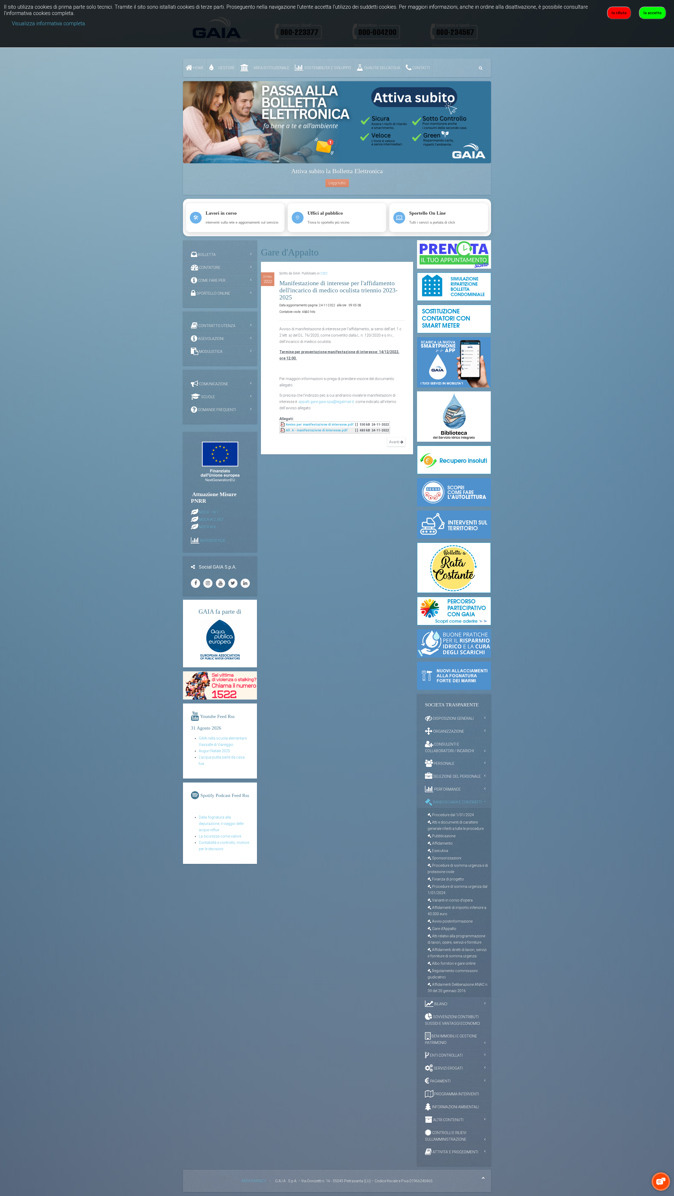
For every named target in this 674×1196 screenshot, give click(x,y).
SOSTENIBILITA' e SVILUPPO (327, 68)
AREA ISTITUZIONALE (271, 68)
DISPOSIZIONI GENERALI (453, 718)
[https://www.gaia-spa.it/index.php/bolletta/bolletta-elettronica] (337, 122)
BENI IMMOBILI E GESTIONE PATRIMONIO (451, 1039)
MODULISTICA (210, 352)
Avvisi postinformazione (452, 921)
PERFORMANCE (447, 789)
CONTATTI (421, 68)
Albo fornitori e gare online (453, 963)
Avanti (394, 442)
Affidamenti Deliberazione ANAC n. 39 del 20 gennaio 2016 (458, 987)
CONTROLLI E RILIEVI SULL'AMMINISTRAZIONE (445, 1136)
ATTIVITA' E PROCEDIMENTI (455, 1152)
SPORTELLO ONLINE (213, 293)
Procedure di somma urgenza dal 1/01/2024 (457, 889)
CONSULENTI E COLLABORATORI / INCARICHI (449, 747)
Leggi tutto (337, 183)
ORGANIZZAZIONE (448, 731)
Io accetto (652, 13)
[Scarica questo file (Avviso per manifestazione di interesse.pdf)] (283, 424)
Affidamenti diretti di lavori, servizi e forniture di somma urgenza (457, 953)
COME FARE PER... (212, 280)
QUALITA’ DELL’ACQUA (381, 68)
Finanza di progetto (447, 879)
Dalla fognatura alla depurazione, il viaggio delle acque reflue (221, 823)
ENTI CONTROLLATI (446, 1055)
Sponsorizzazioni (446, 858)
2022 (324, 273)
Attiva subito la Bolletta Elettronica (337, 171)
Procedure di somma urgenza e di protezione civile (458, 868)
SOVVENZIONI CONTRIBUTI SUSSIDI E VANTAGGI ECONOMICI (452, 1020)
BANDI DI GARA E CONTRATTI (457, 802)
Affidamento (442, 843)
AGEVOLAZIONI (210, 339)
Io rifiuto (619, 13)
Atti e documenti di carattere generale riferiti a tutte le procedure (456, 825)
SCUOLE (207, 397)
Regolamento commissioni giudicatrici (453, 974)
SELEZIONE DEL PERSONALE (456, 776)
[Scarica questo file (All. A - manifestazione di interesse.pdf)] (283, 430)
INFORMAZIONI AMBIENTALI (455, 1107)
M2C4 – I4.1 (209, 512)
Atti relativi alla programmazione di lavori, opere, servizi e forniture (456, 939)
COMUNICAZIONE (213, 384)
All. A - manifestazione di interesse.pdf (317, 430)
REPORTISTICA (212, 540)
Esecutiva (439, 851)
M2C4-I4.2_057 (211, 519)
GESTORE (226, 68)
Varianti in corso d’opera (452, 900)
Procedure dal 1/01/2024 (452, 815)
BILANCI (440, 1004)
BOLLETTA (206, 255)
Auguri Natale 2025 (214, 751)
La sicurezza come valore (220, 836)
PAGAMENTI (439, 1081)
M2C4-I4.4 (207, 527)
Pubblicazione (443, 836)
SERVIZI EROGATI (448, 1068)
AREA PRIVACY (253, 1181)
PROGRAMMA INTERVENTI (456, 1094)
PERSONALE (443, 763)
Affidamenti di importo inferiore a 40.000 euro (457, 910)
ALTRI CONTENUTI (447, 1120)
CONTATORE (209, 267)
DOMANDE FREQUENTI (216, 410)
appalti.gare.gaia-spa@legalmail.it (326, 402)
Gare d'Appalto (443, 929)
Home (198, 68)
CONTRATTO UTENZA (216, 326)
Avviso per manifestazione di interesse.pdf (320, 424)
